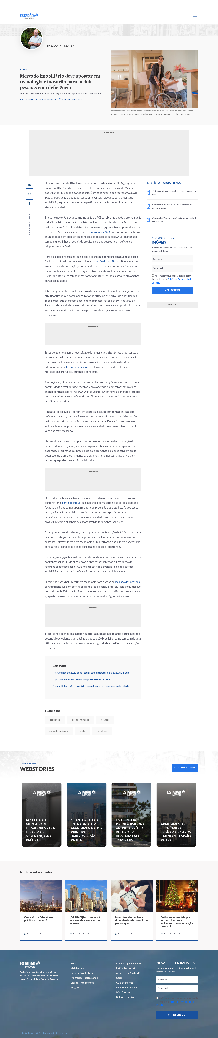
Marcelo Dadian (33, 99)
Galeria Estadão (125, 997)
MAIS (184, 767)
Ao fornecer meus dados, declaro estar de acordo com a (172, 279)
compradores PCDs (99, 232)
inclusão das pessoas (127, 581)
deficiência (54, 719)
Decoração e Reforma (83, 973)
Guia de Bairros (124, 982)
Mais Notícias (78, 968)
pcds (82, 730)
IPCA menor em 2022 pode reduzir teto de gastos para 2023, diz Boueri (91, 672)
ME (177, 1014)
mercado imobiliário (58, 730)
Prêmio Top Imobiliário (128, 963)
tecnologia (102, 730)
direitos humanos (80, 719)
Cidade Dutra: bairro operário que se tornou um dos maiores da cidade (91, 685)
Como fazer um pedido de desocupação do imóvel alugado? (172, 206)
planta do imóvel (71, 502)
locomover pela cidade (79, 367)
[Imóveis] (30, 964)
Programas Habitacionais (84, 977)
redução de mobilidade (106, 261)
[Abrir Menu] (195, 16)
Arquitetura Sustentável (130, 973)
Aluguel (75, 987)
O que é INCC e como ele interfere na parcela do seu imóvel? (174, 220)
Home (74, 963)
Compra (120, 977)
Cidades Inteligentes (82, 982)
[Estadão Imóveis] (29, 16)
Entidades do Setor (126, 968)
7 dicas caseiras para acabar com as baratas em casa (174, 193)
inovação (105, 719)
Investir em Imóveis (126, 987)
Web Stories (123, 992)
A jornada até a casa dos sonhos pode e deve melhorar (82, 679)
